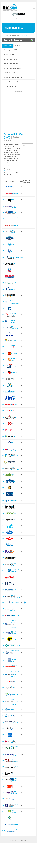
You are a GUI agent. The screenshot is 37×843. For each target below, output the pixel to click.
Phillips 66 (13, 372)
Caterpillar (13, 558)
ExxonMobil (14, 193)
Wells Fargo (14, 353)
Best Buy (13, 639)
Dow (11, 538)
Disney (12, 519)
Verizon (12, 263)
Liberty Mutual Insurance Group (14, 653)
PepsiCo (13, 462)
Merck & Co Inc (15, 645)
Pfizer (12, 532)
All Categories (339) (10, 50)
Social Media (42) (10, 86)
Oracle (12, 681)
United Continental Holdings (14, 702)
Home (7, 35)
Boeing (12, 334)
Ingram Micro (14, 590)
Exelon (12, 799)
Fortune (8, 140)
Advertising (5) (9, 54)
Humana (13, 513)
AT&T (12, 244)
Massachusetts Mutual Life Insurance (15, 674)
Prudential (13, 500)
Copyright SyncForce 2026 (18, 840)
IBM (11, 378)
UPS (11, 487)
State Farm (13, 404)
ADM (12, 442)
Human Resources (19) (11, 82)
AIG (11, 494)
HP (11, 308)
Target (12, 423)
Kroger (12, 289)
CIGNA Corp (14, 694)
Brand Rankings (15, 35)
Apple (12, 199)
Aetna (12, 474)
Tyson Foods (14, 602)
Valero (12, 385)
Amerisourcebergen (16, 257)
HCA (11, 583)
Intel (11, 506)
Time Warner (14, 824)
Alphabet (13, 410)
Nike (11, 773)
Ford (11, 238)
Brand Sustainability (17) (12, 68)
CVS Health (14, 225)
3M (11, 786)
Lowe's (12, 481)
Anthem (12, 391)
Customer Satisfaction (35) (13, 77)
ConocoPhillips (15, 767)
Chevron (13, 270)
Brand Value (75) (9, 72)
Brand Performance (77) (12, 59)
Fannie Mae (14, 283)
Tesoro (12, 818)
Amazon (13, 295)
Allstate (12, 709)
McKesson (13, 212)
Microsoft (13, 340)
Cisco (12, 526)
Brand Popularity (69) (11, 63)
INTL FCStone (14, 722)
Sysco (12, 545)
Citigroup (13, 366)
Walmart (13, 187)
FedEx (12, 551)
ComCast (13, 417)
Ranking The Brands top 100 (14, 40)
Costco (12, 276)
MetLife (12, 436)
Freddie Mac (14, 455)
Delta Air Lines (14, 615)
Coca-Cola (13, 577)
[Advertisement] (18, 111)
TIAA (12, 715)
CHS (11, 728)
